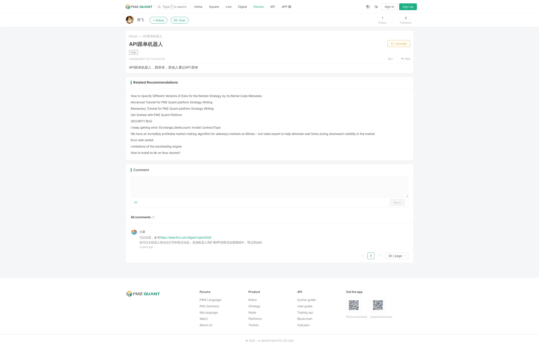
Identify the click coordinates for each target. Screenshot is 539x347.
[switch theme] (376, 6)
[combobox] (395, 256)
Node (252, 312)
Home (198, 6)
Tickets (253, 325)
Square (214, 6)
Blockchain (304, 318)
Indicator (303, 325)
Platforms (254, 318)
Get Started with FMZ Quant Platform (156, 115)
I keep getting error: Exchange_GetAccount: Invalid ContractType (176, 127)
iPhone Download (356, 316)
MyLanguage (209, 312)
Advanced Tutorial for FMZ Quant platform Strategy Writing (171, 102)
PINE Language (210, 300)
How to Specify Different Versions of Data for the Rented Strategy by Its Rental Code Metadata (196, 96)
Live (228, 6)
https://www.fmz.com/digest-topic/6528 (185, 237)
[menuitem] (198, 7)
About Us (206, 325)
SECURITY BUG (141, 121)
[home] (138, 7)
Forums (259, 6)
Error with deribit (142, 140)
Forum (133, 36)
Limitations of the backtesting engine (156, 146)
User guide (304, 306)
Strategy (254, 306)
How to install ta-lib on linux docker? (155, 152)
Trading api (305, 312)
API (272, 6)
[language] (367, 6)
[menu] (277, 6)
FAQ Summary (209, 306)
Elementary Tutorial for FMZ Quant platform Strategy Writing (172, 108)
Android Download (381, 316)
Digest (242, 6)
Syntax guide (306, 300)
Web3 (204, 318)
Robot (252, 300)
